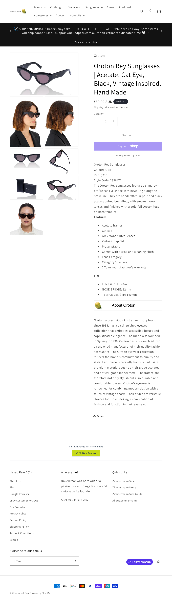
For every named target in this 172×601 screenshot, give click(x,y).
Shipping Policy (19, 526)
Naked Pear (23, 593)
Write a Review (89, 454)
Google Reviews (19, 494)
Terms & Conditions (22, 533)
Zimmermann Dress (124, 487)
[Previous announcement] (10, 31)
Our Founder (17, 507)
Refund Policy (18, 520)
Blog (12, 487)
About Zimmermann (124, 500)
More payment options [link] (128, 155)
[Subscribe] (75, 561)
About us (15, 481)
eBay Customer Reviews (24, 500)
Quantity (99, 113)
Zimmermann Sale (123, 481)
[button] (40, 7)
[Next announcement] (161, 31)
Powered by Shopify (40, 593)
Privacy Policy (18, 513)
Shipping (98, 107)
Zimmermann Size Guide (127, 494)
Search (14, 540)
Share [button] (100, 416)
